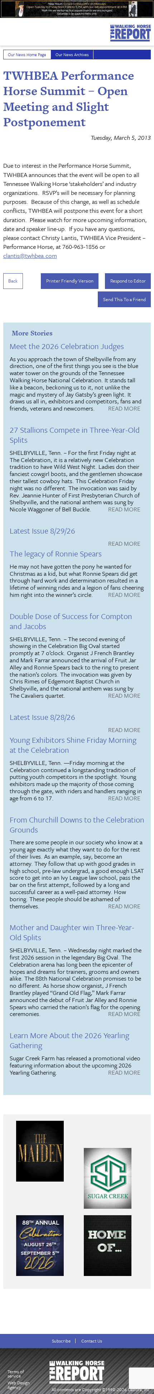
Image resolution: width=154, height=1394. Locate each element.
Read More (124, 409)
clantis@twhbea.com (30, 255)
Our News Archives (72, 54)
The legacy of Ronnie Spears (56, 553)
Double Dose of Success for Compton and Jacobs (71, 621)
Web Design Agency (19, 1384)
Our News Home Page (27, 54)
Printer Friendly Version (69, 280)
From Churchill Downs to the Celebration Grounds (77, 824)
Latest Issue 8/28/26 (42, 716)
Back (13, 280)
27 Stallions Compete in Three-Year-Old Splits (75, 434)
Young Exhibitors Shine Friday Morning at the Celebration (73, 744)
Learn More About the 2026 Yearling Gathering (69, 1040)
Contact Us (91, 1341)
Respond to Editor (128, 280)
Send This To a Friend (124, 299)
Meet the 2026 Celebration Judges (67, 346)
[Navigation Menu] (4, 30)
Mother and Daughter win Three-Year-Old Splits (72, 932)
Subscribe (61, 1341)
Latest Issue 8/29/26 (42, 530)
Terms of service (16, 1373)
